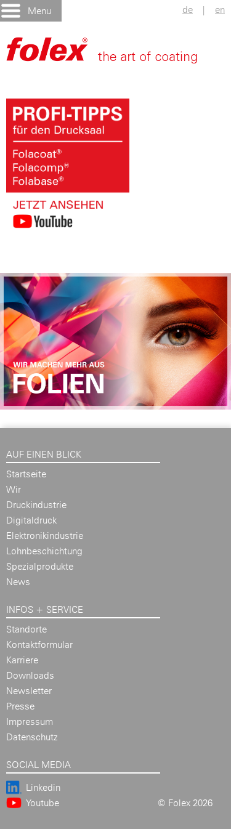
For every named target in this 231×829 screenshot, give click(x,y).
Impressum (29, 721)
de (187, 9)
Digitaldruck (31, 520)
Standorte (26, 629)
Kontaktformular (39, 644)
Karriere (22, 660)
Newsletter (29, 691)
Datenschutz (32, 737)
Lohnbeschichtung (44, 551)
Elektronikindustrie (44, 535)
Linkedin (43, 787)
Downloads (30, 675)
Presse (20, 706)
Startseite (26, 474)
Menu (39, 11)
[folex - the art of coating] (114, 56)
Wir (13, 489)
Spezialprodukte (39, 566)
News (18, 582)
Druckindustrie (36, 505)
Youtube (42, 803)
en (220, 9)
